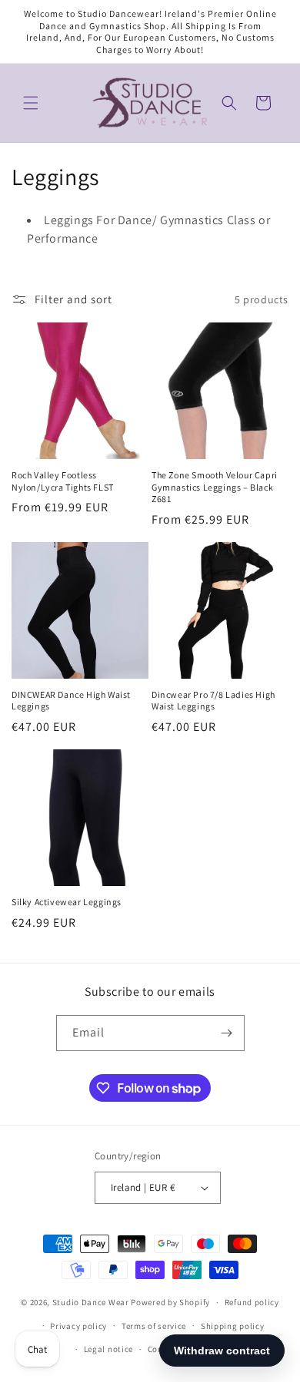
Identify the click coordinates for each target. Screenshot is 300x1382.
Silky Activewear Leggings (67, 902)
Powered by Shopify (170, 1302)
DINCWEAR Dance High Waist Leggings (71, 700)
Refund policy (252, 1302)
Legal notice (108, 1349)
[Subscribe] (227, 1033)
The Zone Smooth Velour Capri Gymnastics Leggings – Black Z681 (215, 486)
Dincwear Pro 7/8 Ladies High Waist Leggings (213, 700)
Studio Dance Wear (90, 1302)
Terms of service (154, 1326)
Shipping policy (233, 1326)
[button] (31, 103)
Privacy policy (78, 1326)
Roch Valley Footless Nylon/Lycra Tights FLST (63, 481)
